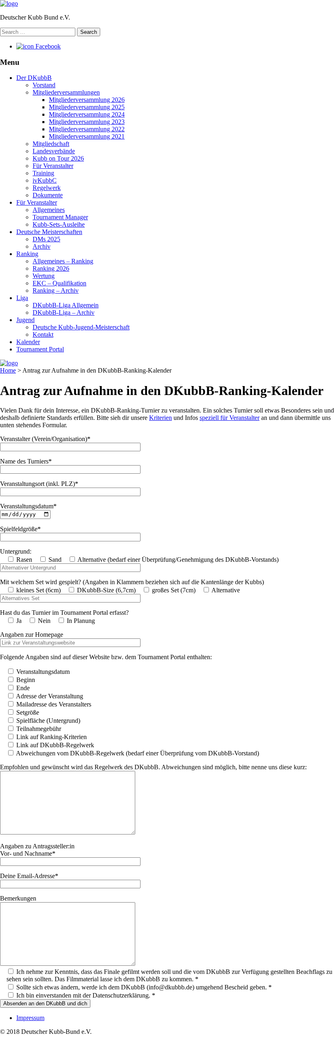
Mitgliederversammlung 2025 (87, 107)
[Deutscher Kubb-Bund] (9, 3)
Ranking (27, 253)
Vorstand (44, 85)
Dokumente (48, 195)
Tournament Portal (40, 349)
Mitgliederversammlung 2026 (87, 99)
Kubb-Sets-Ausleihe (59, 224)
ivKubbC (45, 180)
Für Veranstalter (53, 165)
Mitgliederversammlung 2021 (87, 136)
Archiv (42, 246)
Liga (22, 297)
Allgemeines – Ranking (63, 261)
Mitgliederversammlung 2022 (87, 129)
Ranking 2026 (51, 268)
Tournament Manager (60, 217)
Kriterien (160, 417)
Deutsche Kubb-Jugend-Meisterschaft (81, 327)
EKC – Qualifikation (59, 283)
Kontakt (43, 334)
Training (43, 173)
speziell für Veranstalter (229, 417)
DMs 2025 (46, 239)
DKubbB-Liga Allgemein (66, 305)
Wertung (44, 275)
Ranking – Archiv (56, 290)
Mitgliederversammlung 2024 (87, 114)
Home (8, 370)
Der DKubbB (34, 77)
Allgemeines (49, 209)
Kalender (28, 341)
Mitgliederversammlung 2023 (87, 121)
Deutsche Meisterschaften (49, 231)
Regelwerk (47, 187)
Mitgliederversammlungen (66, 92)
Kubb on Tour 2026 (58, 158)
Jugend (25, 319)
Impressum (30, 1017)
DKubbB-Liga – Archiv (63, 312)
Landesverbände (54, 151)
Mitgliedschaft (51, 143)
